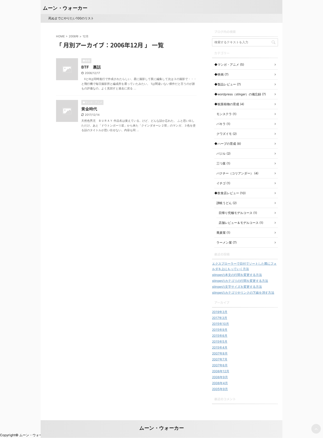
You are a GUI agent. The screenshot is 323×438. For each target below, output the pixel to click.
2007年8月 (220, 353)
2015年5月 (219, 341)
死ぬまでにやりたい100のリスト (71, 18)
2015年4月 (219, 347)
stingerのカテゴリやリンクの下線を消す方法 (243, 292)
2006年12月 (220, 371)
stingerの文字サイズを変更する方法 (237, 286)
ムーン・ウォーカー (65, 8)
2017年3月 (219, 318)
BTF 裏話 (91, 67)
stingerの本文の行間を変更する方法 (237, 275)
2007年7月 (219, 359)
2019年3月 (219, 312)
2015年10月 (220, 324)
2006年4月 (220, 383)
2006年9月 (220, 377)
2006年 (74, 36)
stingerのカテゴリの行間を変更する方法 (240, 280)
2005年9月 (220, 389)
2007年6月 (220, 365)
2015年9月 (219, 329)
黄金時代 (89, 109)
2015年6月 (219, 335)
